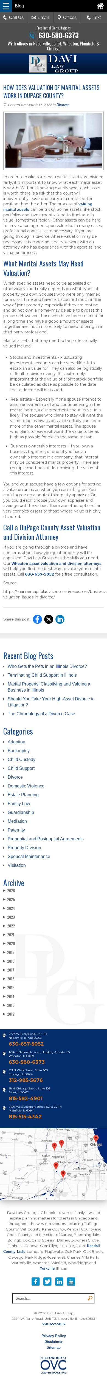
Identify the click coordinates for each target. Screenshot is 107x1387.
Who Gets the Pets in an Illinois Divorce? (47, 666)
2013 (8, 1005)
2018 (8, 961)
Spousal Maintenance (29, 856)
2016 (8, 978)
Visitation (17, 865)
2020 (9, 943)
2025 (9, 899)
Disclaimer (53, 1342)
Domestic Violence (26, 786)
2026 (9, 890)
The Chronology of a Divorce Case (41, 713)
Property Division (24, 847)
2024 (9, 908)
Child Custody (21, 759)
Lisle (21, 1252)
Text (97, 17)
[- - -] (6, 6)
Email (43, 17)
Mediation (17, 821)
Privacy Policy (53, 1336)
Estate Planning (23, 794)
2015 (8, 987)
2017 (8, 970)
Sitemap (54, 1347)
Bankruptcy (19, 750)
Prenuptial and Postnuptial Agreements (46, 838)
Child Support (21, 768)
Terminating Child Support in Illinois (42, 675)
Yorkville (47, 1268)
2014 (8, 996)
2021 (8, 934)
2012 (8, 1014)
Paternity (16, 830)
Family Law (19, 803)
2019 (8, 952)
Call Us (16, 17)
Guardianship (21, 812)
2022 (9, 926)
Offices (70, 17)
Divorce (63, 105)
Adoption (16, 742)
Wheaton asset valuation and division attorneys (57, 563)
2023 (9, 917)
